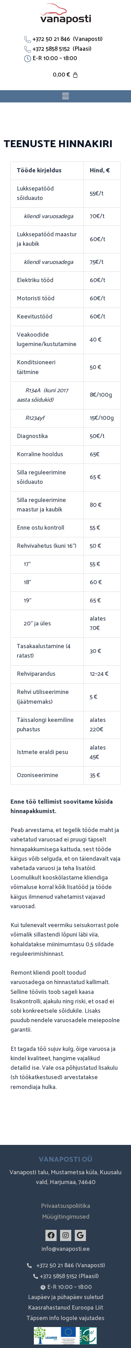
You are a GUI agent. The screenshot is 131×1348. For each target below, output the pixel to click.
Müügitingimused (65, 1217)
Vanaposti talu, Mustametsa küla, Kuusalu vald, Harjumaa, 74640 (65, 1177)
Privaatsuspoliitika (65, 1206)
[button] (65, 96)
